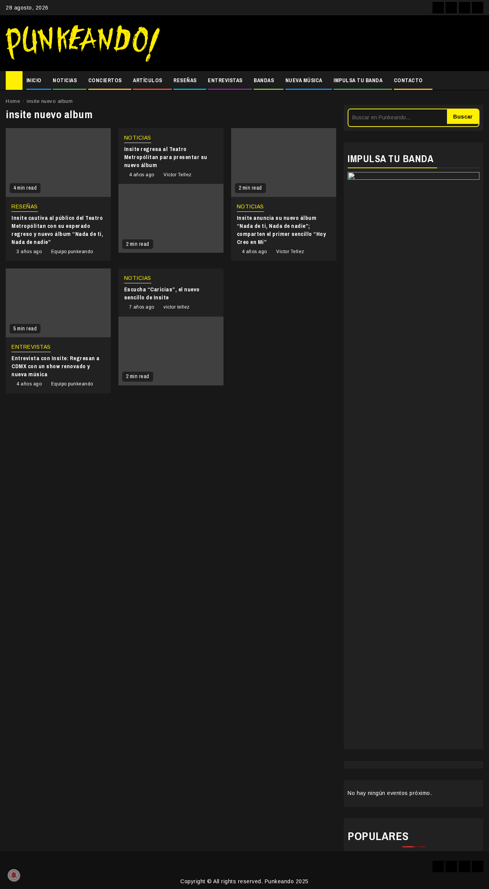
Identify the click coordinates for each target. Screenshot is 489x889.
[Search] (478, 80)
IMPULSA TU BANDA (358, 80)
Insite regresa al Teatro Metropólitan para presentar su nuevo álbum (165, 157)
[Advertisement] (325, 43)
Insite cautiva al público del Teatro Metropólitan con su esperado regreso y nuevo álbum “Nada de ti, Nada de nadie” (57, 230)
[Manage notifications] (14, 875)
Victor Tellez (178, 174)
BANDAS (264, 80)
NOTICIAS (65, 80)
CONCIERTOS (105, 80)
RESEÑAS (185, 80)
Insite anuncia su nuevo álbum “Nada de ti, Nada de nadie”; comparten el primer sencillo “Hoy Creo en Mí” (281, 230)
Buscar (463, 117)
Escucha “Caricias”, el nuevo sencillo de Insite (162, 293)
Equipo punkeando (72, 251)
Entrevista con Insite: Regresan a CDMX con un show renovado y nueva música (55, 366)
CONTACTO (408, 80)
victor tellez (177, 307)
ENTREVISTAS (225, 80)
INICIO (34, 80)
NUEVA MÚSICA (303, 80)
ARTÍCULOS (147, 80)
